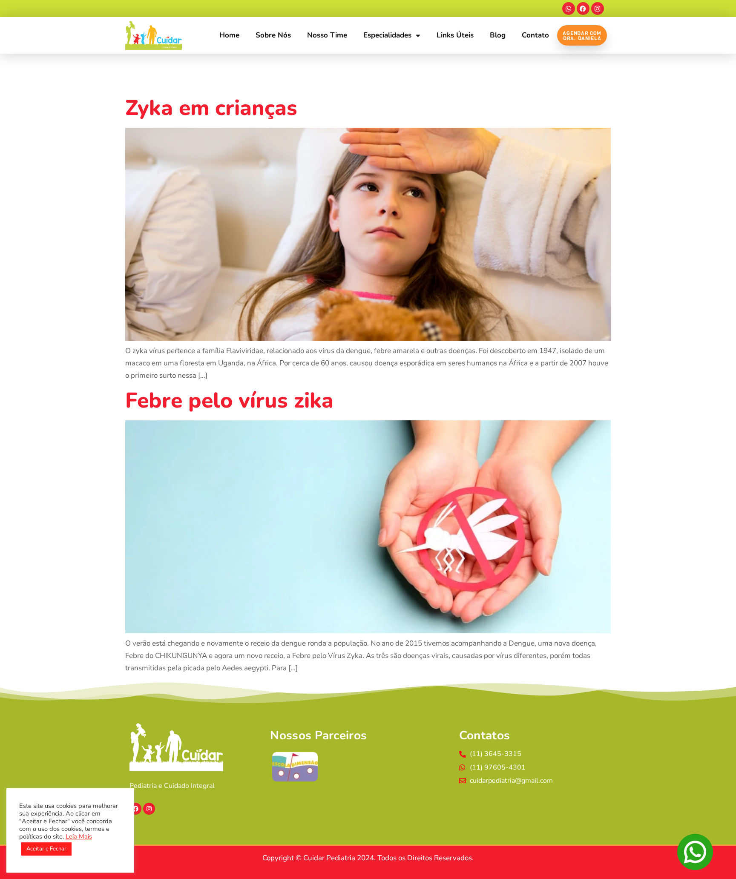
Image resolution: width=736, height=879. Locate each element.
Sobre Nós (273, 35)
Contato (535, 35)
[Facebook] (583, 8)
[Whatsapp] (568, 8)
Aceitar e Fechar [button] (46, 849)
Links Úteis (455, 35)
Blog (498, 35)
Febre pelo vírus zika (229, 400)
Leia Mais (79, 836)
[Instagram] (597, 8)
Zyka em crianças (211, 108)
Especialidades (387, 35)
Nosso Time (327, 35)
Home (229, 35)
